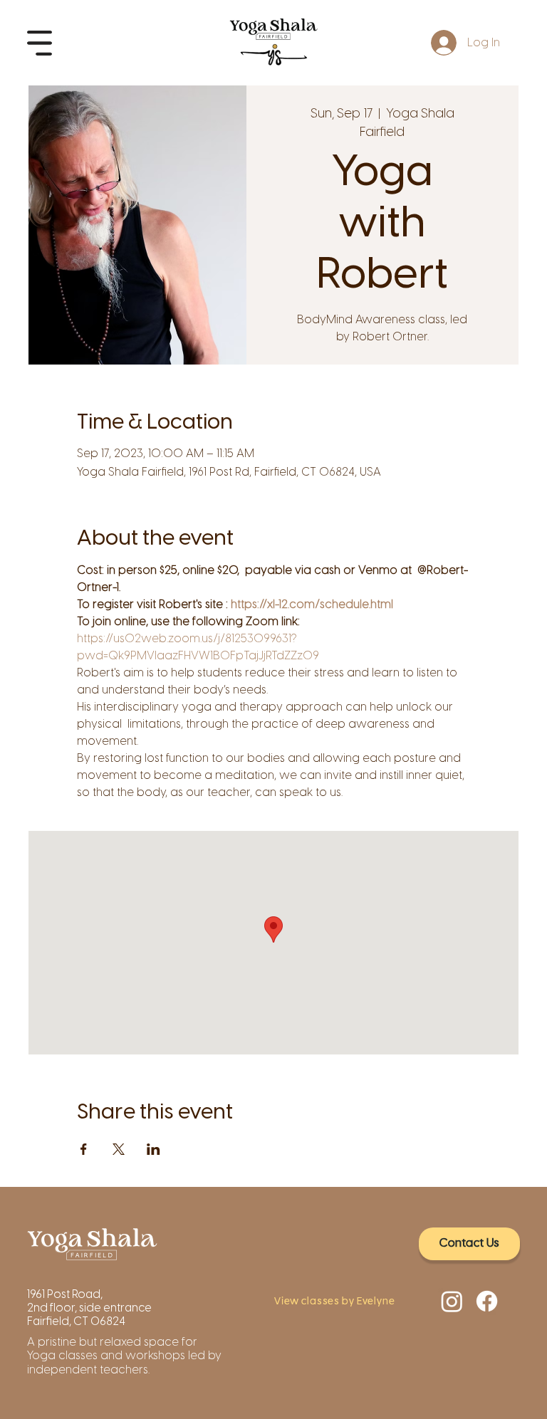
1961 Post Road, (66, 1294)
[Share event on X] (118, 1149)
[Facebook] (487, 1301)
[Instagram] (452, 1301)
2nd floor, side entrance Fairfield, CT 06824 (89, 1314)
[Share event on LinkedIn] (153, 1149)
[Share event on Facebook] (83, 1149)
